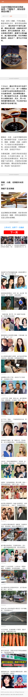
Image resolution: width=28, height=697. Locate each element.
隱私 (14, 694)
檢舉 (11, 16)
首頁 (3, 1)
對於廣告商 (20, 694)
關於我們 (3, 694)
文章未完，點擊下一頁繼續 (14, 227)
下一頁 (14, 232)
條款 (12, 694)
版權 (17, 694)
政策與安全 (7, 694)
